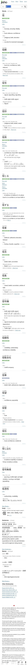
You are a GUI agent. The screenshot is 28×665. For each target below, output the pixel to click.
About (17, 1)
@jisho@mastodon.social (7, 610)
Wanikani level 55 (6, 378)
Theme (21, 1)
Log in (25, 1)
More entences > (6, 549)
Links (3, 24)
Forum (12, 1)
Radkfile (3, 622)
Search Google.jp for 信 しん (9, 593)
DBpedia (17, 655)
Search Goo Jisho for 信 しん (9, 590)
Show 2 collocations (4, 21)
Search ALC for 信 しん (8, 588)
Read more (5, 75)
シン (10, 515)
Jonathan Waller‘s (15, 660)
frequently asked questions (11, 613)
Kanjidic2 (15, 621)
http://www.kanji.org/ (19, 641)
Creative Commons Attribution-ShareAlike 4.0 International (13, 643)
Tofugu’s (19, 634)
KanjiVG (22, 647)
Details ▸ (24, 44)
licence (22, 625)
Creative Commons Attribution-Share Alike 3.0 (15, 650)
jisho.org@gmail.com (6, 612)
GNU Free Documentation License (17, 658)
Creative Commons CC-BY (15, 630)
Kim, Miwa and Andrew (19, 608)
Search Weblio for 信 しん (8, 597)
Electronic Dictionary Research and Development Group (13, 624)
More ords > (5, 506)
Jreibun (24, 544)
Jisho (4, 2)
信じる (9, 220)
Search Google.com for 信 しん (10, 592)
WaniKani (11, 635)
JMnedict (19, 621)
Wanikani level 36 (21, 52)
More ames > (6, 581)
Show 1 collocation (4, 57)
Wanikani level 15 (21, 85)
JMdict (11, 621)
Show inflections (4, 183)
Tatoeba (18, 628)
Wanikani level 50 (21, 114)
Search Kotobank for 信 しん (9, 595)
